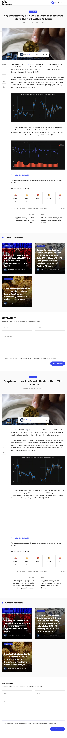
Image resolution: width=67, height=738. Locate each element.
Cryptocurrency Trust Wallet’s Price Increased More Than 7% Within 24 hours (51, 584)
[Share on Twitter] (4, 82)
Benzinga (29, 54)
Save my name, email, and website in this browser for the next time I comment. (30, 358)
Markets (30, 208)
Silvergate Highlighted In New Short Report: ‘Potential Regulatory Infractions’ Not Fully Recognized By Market (23, 584)
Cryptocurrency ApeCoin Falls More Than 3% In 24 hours (24, 220)
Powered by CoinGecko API (20, 175)
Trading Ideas (43, 208)
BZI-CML (14, 208)
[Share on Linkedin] (4, 87)
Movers (36, 208)
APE (26, 430)
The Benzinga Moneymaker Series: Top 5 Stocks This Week (52, 220)
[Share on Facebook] (4, 76)
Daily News (33, 11)
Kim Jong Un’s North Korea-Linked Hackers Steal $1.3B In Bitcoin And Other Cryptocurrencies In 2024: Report (17, 260)
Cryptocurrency (22, 208)
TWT (28, 64)
